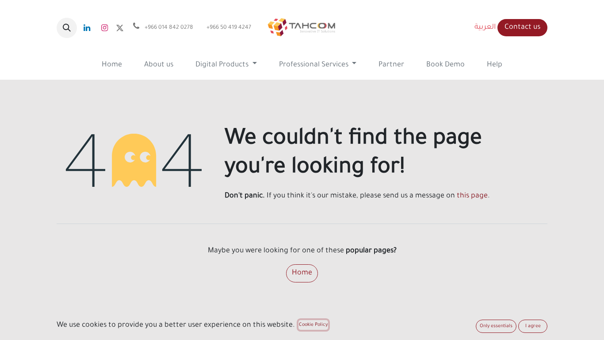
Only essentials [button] (496, 326)
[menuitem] (112, 65)
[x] (120, 28)
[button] (67, 28)
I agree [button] (533, 326)
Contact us (522, 27)
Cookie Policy (313, 325)
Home (302, 273)
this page (472, 196)
